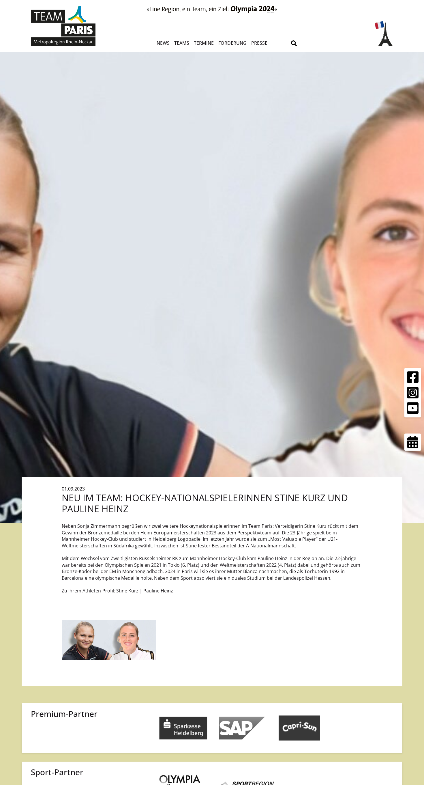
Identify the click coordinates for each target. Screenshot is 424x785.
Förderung (232, 43)
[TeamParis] (76, 26)
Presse (259, 43)
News (163, 43)
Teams (181, 43)
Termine (204, 43)
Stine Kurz (127, 591)
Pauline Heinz (158, 591)
